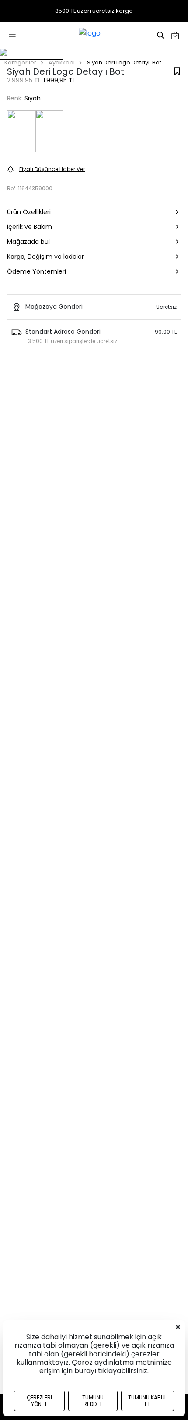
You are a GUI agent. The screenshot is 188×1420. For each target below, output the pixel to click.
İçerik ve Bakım (29, 226)
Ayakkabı (62, 62)
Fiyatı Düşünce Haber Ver (52, 169)
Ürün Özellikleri (29, 211)
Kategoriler (20, 62)
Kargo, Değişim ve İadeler (45, 256)
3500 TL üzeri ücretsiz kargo (94, 11)
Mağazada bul (28, 241)
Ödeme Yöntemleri (36, 271)
